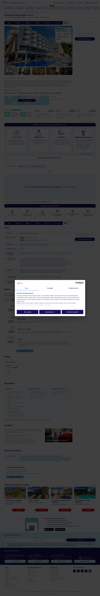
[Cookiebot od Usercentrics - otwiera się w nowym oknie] (76, 283)
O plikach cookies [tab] (73, 288)
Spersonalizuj (49, 312)
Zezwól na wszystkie (72, 312)
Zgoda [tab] (26, 288)
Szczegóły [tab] (50, 288)
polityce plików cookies (54, 306)
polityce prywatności (70, 306)
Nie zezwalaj (27, 312)
